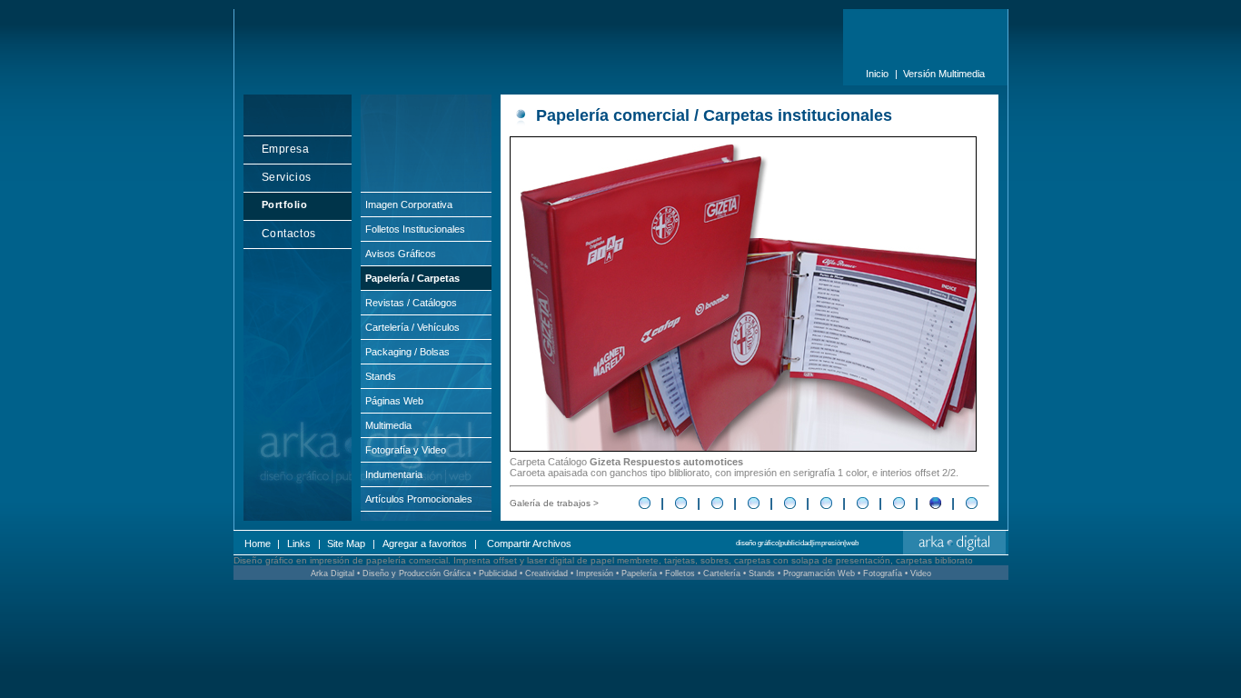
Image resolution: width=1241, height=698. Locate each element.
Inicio (877, 73)
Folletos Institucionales (415, 229)
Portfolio (285, 204)
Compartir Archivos (529, 543)
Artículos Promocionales (418, 499)
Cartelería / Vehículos (412, 327)
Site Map (346, 543)
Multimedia (388, 425)
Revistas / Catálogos (411, 302)
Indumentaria (393, 474)
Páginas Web (394, 400)
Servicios (287, 177)
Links (299, 543)
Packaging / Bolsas (407, 351)
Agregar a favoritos (424, 543)
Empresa (286, 149)
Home (257, 543)
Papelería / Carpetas (412, 278)
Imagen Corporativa (408, 204)
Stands (380, 376)
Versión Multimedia (944, 73)
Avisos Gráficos (400, 253)
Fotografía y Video (405, 449)
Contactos (289, 233)
